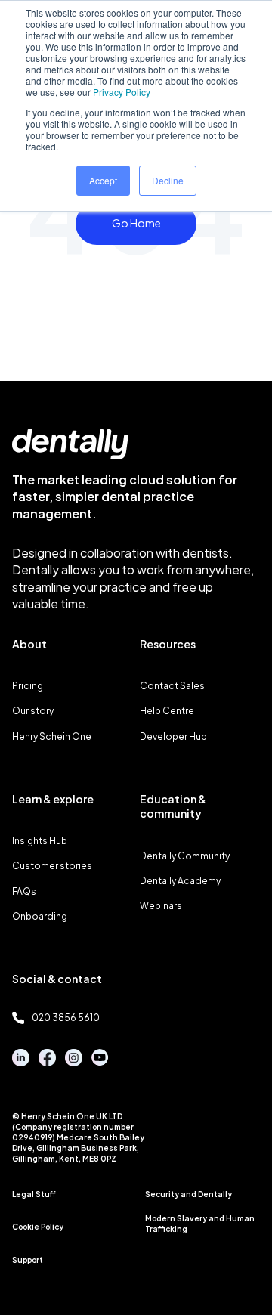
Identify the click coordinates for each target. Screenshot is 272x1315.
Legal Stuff (34, 1194)
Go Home (136, 223)
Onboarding (39, 916)
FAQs (24, 891)
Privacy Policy (121, 91)
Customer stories (52, 865)
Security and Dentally (188, 1194)
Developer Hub (173, 736)
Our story (33, 710)
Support (27, 1259)
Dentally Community (185, 856)
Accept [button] (103, 180)
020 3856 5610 (66, 1017)
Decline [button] (168, 180)
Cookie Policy (37, 1226)
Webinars (161, 905)
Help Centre (167, 710)
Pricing (27, 686)
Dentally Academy (180, 880)
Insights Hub (39, 840)
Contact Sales (172, 686)
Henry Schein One (51, 736)
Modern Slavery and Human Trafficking (200, 1223)
